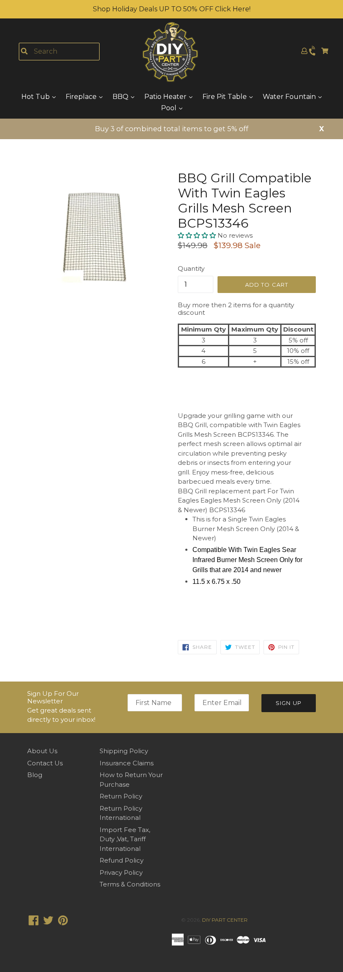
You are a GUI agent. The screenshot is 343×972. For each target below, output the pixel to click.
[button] (198, 235)
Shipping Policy (124, 751)
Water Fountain (290, 97)
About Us (42, 751)
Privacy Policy (121, 872)
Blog (34, 775)
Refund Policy (121, 860)
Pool (169, 108)
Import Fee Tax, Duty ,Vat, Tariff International (125, 839)
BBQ (121, 97)
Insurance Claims (127, 763)
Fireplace (82, 97)
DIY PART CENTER (225, 920)
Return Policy (121, 796)
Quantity (191, 268)
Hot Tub (36, 97)
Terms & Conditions (130, 884)
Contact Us (45, 763)
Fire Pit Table (225, 97)
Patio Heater (166, 97)
